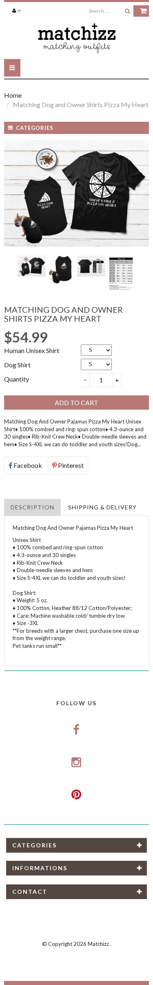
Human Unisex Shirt (31, 350)
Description (32, 507)
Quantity (16, 379)
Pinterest (70, 465)
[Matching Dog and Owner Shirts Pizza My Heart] (32, 265)
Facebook (27, 465)
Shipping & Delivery (102, 507)
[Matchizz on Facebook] (77, 730)
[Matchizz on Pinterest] (77, 795)
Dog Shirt (17, 365)
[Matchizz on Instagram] (77, 763)
